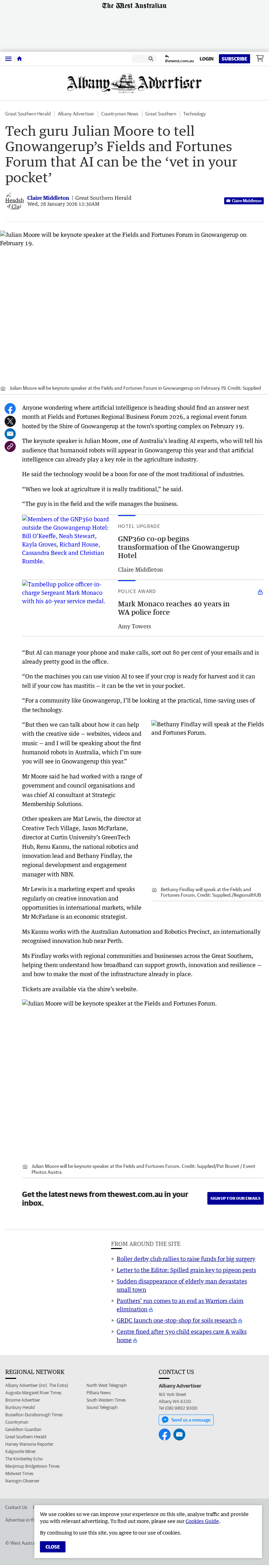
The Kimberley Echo (24, 1458)
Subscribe (234, 59)
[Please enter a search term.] (151, 59)
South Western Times (106, 1400)
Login (207, 59)
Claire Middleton (247, 200)
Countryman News (119, 114)
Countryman (16, 1422)
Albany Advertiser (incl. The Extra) (36, 1385)
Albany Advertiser (76, 114)
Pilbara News (99, 1392)
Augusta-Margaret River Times (33, 1392)
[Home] (19, 59)
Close (53, 1547)
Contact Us (16, 1507)
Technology (194, 114)
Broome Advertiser (22, 1400)
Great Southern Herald (28, 114)
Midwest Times (19, 1473)
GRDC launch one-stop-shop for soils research (177, 1320)
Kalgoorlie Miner (20, 1451)
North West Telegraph (107, 1385)
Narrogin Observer (22, 1480)
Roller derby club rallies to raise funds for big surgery (186, 1258)
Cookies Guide (202, 1521)
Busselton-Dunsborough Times (34, 1414)
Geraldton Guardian (23, 1429)
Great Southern (160, 114)
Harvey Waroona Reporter (29, 1444)
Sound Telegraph (102, 1407)
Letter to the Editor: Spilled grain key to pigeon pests (186, 1270)
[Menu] (8, 58)
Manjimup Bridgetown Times (32, 1466)
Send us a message (191, 1420)
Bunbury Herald (20, 1407)
